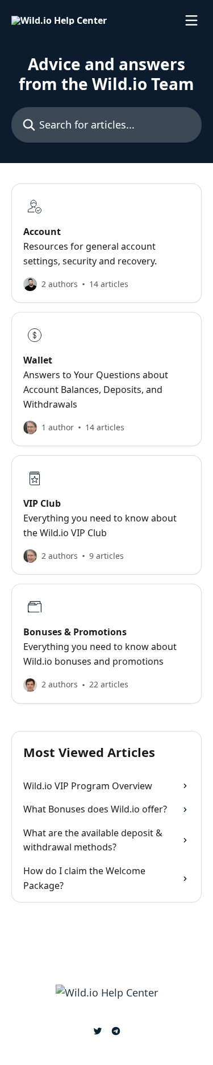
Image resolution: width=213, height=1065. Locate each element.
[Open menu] (191, 20)
